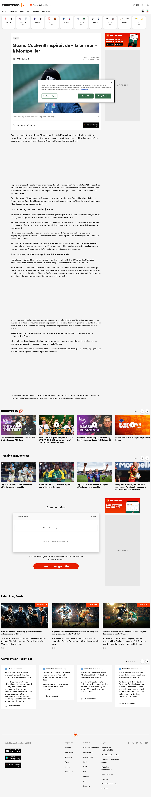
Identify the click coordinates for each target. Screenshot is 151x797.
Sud (84, 771)
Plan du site (69, 772)
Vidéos (67, 767)
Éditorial (104, 789)
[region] (76, 91)
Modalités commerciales (106, 768)
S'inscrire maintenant (91, 747)
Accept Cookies (103, 96)
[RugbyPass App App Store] (26, 751)
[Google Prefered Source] (89, 125)
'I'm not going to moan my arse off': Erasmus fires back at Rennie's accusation (132, 675)
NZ (84, 781)
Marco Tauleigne (79, 333)
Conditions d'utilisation (110, 755)
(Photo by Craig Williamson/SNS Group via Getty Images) (34, 117)
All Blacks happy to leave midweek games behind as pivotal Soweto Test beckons (18, 675)
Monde (86, 776)
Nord (85, 766)
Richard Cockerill (74, 260)
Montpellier (65, 135)
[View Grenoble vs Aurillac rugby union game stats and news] (66, 22)
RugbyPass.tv (88, 752)
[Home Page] (13, 5)
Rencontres (24, 11)
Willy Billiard (23, 58)
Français (86, 786)
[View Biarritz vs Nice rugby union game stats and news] (8, 22)
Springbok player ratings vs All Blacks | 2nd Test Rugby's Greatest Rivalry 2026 (94, 675)
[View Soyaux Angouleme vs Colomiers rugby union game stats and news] (23, 22)
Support (104, 779)
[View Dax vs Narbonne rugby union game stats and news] (52, 22)
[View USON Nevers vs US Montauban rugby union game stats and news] (81, 22)
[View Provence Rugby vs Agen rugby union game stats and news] (95, 22)
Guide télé (46, 11)
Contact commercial (109, 784)
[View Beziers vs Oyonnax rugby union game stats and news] (37, 22)
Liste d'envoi (88, 757)
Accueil (68, 747)
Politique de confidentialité (107, 748)
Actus (4, 11)
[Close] (111, 82)
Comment (20, 125)
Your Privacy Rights (49, 96)
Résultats (13, 11)
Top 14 (75, 190)
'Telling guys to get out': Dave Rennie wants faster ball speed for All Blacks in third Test (56, 676)
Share (32, 125)
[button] (24, 626)
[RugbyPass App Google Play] (26, 758)
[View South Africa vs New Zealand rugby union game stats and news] (124, 22)
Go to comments (13, 705)
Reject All (85, 96)
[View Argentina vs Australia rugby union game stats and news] (139, 22)
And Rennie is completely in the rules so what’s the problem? (55, 686)
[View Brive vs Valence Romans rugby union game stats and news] (110, 22)
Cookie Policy (84, 89)
